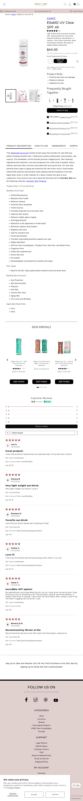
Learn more (56, 69)
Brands (42, 722)
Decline (55, 794)
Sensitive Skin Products (36, 181)
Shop (41, 716)
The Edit (41, 732)
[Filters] (7, 433)
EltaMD (13, 14)
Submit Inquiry (41, 746)
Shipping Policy (41, 762)
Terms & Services (41, 759)
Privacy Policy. (13, 788)
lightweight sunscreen (20, 153)
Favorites (41, 773)
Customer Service (41, 749)
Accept (34, 794)
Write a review (41, 426)
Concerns (41, 719)
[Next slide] (38, 95)
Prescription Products (41, 725)
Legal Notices (41, 743)
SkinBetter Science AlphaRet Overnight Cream (65, 123)
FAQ (41, 752)
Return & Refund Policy (41, 755)
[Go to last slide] (8, 95)
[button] (4, 4)
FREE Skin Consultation (41, 728)
